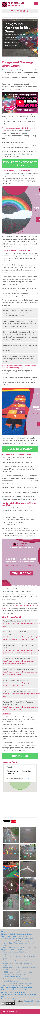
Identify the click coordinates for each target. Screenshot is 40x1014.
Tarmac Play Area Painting (10, 976)
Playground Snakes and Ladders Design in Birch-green (20, 953)
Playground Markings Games (11, 950)
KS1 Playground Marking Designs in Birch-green (20, 967)
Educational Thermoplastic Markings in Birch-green (19, 958)
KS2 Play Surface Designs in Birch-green (17, 970)
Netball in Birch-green (10, 981)
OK (29, 778)
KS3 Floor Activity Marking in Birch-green (17, 972)
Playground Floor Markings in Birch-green (16, 932)
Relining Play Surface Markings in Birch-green (17, 990)
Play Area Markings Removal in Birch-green (16, 988)
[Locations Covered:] (2, 3)
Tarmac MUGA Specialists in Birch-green (17, 979)
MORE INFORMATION (20, 448)
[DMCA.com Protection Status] (8, 1003)
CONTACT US (20, 756)
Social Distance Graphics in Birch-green (15, 999)
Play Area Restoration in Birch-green (14, 992)
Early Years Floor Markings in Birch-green (17, 941)
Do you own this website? (15, 778)
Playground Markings (31, 1001)
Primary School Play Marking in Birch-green (18, 938)
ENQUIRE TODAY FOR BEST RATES (20, 163)
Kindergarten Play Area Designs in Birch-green (19, 947)
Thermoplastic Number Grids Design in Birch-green (19, 964)
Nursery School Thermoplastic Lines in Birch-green (19, 944)
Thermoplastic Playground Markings (14, 936)
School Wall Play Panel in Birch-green (16, 974)
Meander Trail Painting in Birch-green (16, 985)
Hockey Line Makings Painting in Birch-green (18, 983)
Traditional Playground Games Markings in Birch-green (18, 995)
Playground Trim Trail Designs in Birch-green (18, 961)
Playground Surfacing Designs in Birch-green (17, 934)
